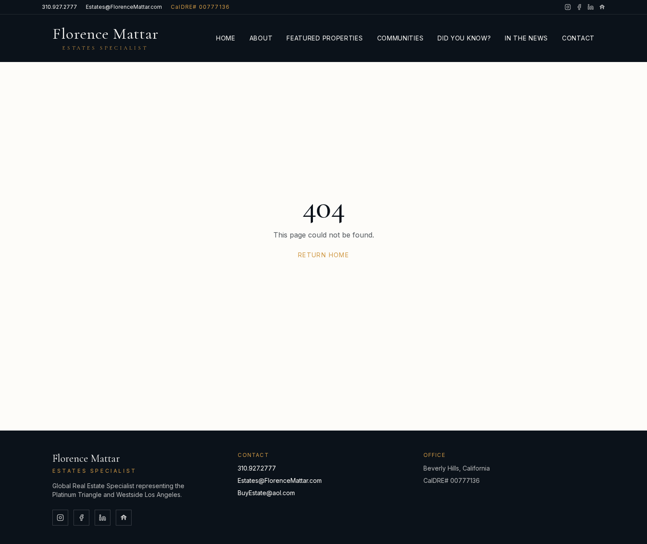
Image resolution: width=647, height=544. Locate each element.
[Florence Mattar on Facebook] (579, 7)
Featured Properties (325, 38)
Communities (400, 38)
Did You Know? (464, 38)
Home (225, 38)
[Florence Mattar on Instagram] (568, 7)
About (261, 38)
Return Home (323, 255)
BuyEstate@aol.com (266, 493)
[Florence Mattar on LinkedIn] (591, 7)
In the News (526, 38)
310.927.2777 (59, 7)
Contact (578, 38)
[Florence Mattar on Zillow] (602, 7)
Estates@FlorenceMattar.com (124, 7)
